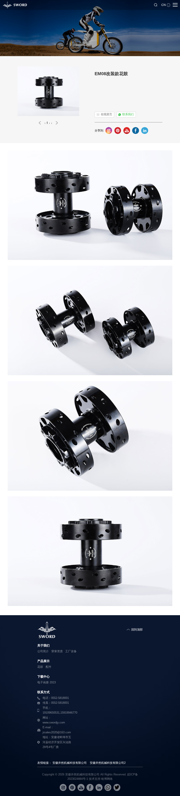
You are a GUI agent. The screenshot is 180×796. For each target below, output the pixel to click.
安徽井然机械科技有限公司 (69, 762)
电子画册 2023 (46, 682)
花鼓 (40, 666)
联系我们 (128, 114)
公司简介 (43, 651)
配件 (48, 666)
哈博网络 (107, 778)
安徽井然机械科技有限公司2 (108, 762)
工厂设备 (71, 651)
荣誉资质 (57, 651)
